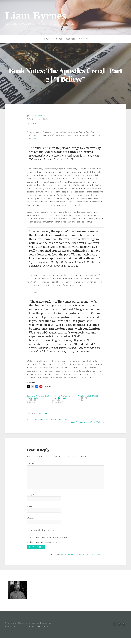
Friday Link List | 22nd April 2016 (89, 396)
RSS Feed (37, 626)
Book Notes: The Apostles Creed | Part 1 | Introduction (63, 397)
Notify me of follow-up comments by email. (48, 537)
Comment (32, 463)
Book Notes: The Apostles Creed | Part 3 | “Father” (38, 397)
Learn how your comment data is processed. (81, 554)
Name (30, 495)
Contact (83, 39)
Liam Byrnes (35, 16)
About (46, 39)
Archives (57, 39)
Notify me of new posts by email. (43, 542)
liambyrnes (35, 123)
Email (30, 506)
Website (30, 518)
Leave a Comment (37, 115)
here (34, 138)
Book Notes (43, 413)
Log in (45, 626)
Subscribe (70, 39)
